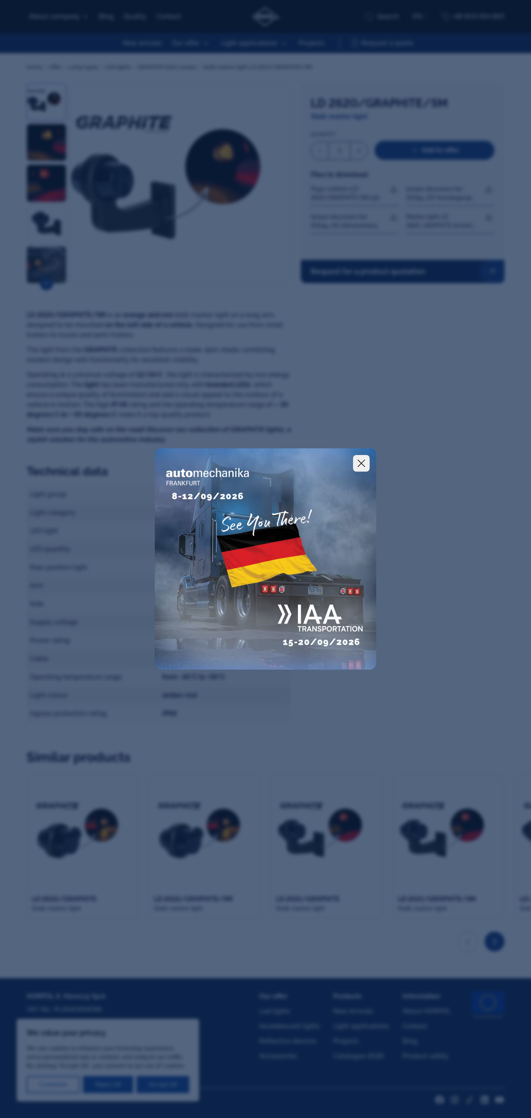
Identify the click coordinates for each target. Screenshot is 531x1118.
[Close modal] (361, 463)
